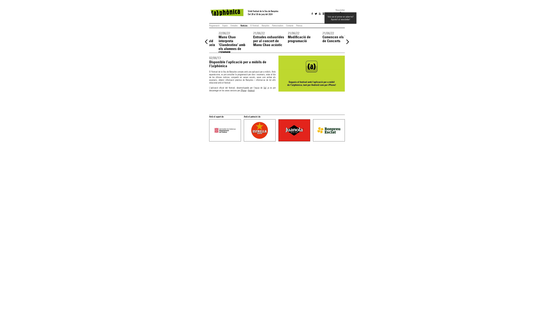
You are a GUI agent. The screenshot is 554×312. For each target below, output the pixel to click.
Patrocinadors (277, 25)
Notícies (243, 25)
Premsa (299, 25)
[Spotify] (323, 13)
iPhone (243, 90)
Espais (225, 25)
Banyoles (265, 25)
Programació (214, 25)
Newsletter (340, 10)
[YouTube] (319, 13)
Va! (265, 87)
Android (251, 90)
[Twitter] (316, 13)
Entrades (234, 25)
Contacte (289, 25)
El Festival (254, 25)
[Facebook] (312, 13)
